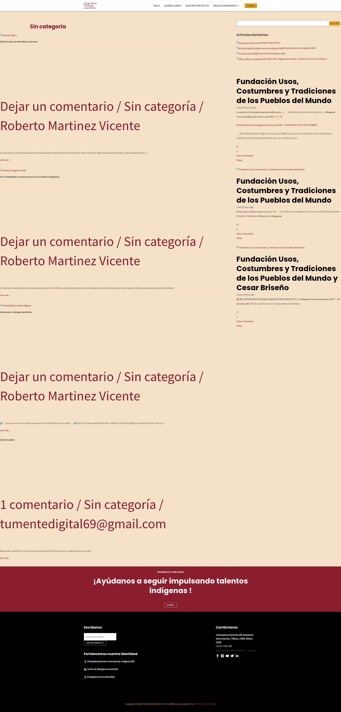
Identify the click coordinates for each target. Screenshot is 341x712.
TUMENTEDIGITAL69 (205, 704)
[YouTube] (227, 656)
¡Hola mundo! (7, 439)
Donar (170, 605)
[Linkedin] (237, 656)
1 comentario (37, 504)
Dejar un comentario (57, 106)
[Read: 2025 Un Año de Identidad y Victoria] (8, 35)
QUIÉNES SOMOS (172, 5)
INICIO (156, 5)
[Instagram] (222, 656)
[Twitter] (232, 656)
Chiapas (262, 216)
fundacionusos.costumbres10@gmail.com (236, 649)
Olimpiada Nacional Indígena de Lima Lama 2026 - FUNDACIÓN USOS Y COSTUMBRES (276, 125)
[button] (238, 5)
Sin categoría (160, 106)
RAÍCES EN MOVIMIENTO (225, 5)
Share (239, 160)
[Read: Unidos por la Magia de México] (15, 305)
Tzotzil (241, 216)
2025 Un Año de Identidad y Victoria (19, 41)
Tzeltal (250, 216)
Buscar (334, 23)
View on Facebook (244, 155)
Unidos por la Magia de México (16, 312)
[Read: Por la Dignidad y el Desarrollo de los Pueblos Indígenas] (13, 170)
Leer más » (5, 159)
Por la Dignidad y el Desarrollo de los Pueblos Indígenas (29, 177)
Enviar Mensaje (95, 643)
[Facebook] (217, 656)
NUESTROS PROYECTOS (197, 5)
